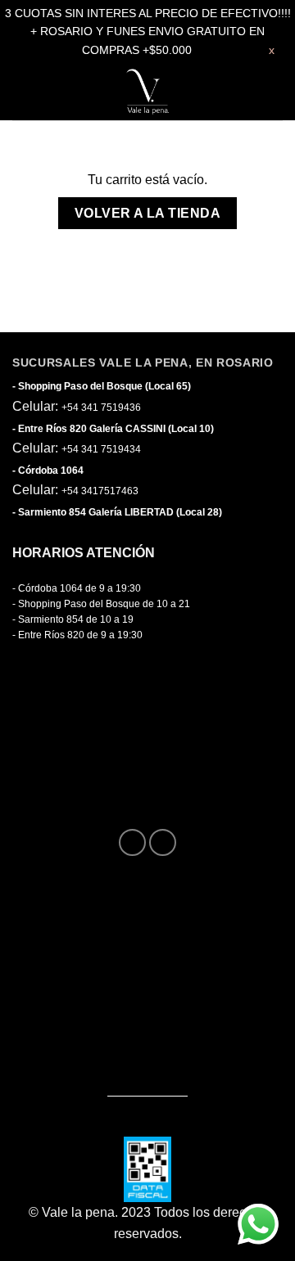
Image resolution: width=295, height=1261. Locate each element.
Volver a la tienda (147, 213)
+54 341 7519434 (101, 449)
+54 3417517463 (99, 491)
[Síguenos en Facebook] (132, 842)
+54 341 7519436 (101, 407)
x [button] (272, 49)
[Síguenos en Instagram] (162, 842)
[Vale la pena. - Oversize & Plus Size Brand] (147, 91)
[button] (27, 92)
